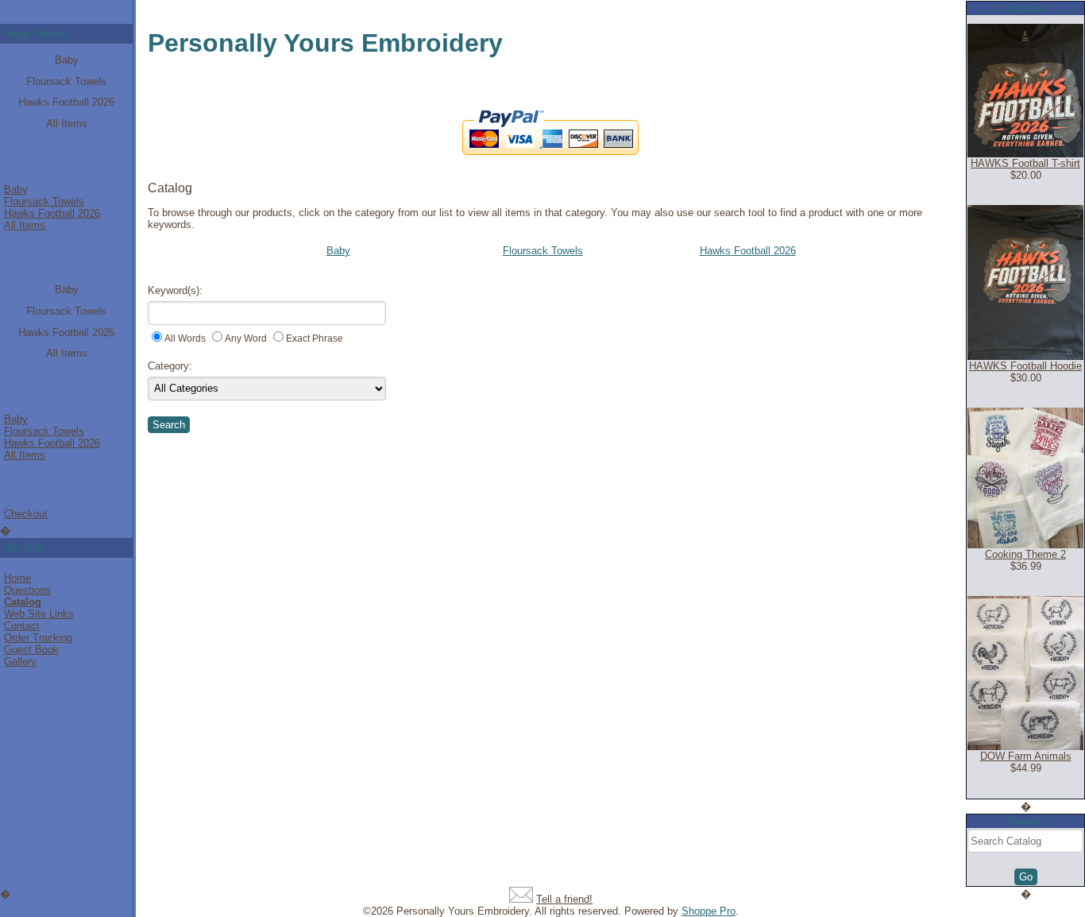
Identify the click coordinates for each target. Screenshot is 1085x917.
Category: (170, 366)
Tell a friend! (564, 899)
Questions (27, 590)
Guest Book (31, 650)
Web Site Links (39, 614)
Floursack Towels (66, 81)
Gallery (20, 661)
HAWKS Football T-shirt (1025, 163)
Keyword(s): (175, 290)
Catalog (22, 602)
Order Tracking (38, 638)
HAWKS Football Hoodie (1025, 366)
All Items (66, 124)
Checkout (26, 514)
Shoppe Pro (709, 911)
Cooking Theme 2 (1025, 554)
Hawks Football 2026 (66, 102)
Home (17, 578)
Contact (22, 626)
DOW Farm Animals (1025, 756)
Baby (67, 60)
